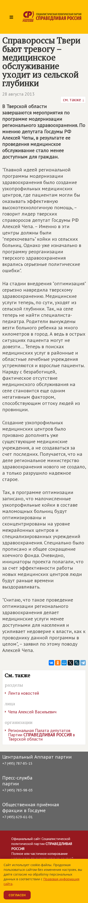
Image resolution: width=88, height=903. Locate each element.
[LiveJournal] (76, 662)
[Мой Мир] (64, 662)
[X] (70, 662)
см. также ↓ (73, 99)
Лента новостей (23, 693)
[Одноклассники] (57, 662)
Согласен (17, 895)
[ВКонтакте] (51, 662)
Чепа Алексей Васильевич (32, 711)
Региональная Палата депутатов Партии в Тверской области (41, 735)
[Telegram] (83, 662)
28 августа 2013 (18, 94)
